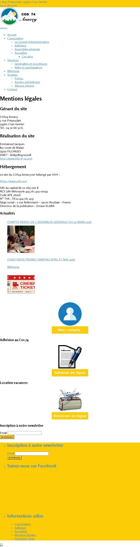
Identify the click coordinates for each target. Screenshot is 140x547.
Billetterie (13, 71)
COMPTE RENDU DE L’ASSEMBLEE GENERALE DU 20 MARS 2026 (49, 222)
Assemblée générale (27, 49)
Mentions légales (25, 535)
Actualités (21, 53)
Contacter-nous (25, 538)
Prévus (19, 78)
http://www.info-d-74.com (16, 158)
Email (3, 433)
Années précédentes (27, 82)
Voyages (12, 75)
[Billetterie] (21, 284)
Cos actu (27, 56)
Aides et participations (28, 67)
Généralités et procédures (31, 64)
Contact (12, 89)
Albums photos (24, 85)
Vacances (13, 60)
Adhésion (20, 45)
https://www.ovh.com (13, 181)
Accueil (11, 34)
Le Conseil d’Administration (32, 42)
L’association (15, 38)
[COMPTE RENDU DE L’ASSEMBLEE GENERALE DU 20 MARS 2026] (21, 239)
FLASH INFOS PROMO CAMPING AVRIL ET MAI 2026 (41, 259)
